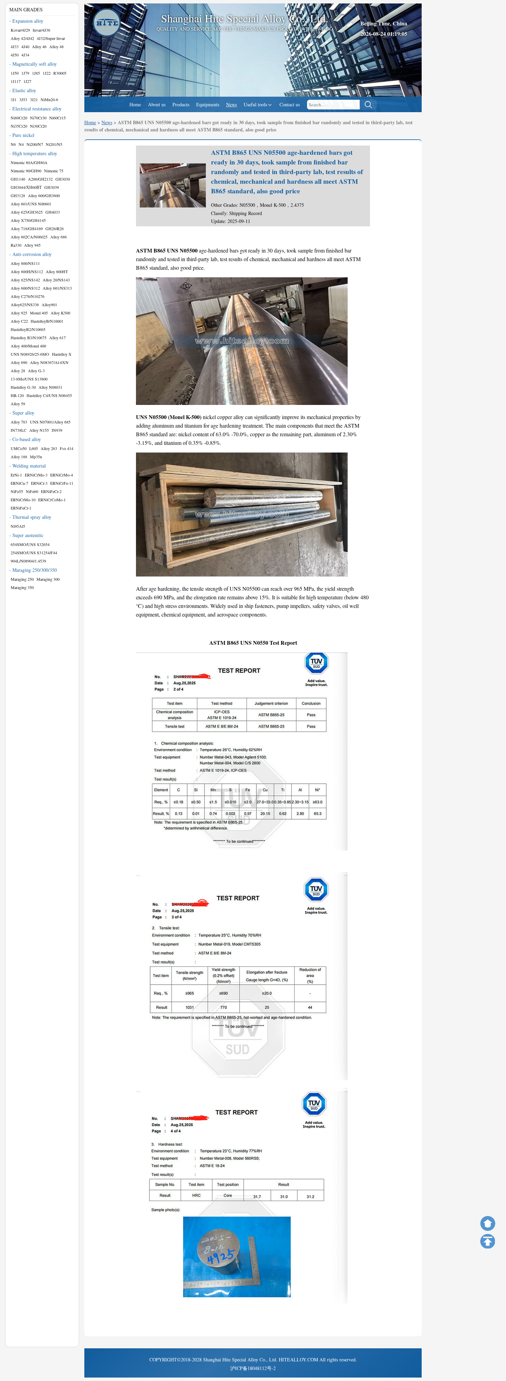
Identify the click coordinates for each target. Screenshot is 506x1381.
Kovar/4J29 (20, 30)
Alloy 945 (32, 245)
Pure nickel (23, 135)
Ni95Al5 (18, 526)
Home (135, 104)
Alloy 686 (58, 236)
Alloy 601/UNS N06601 (31, 203)
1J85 (36, 73)
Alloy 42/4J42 (22, 38)
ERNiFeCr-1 (21, 508)
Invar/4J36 (41, 30)
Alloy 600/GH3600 (44, 195)
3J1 (14, 99)
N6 (13, 144)
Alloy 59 (18, 403)
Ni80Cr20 (19, 117)
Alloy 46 (39, 46)
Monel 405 (39, 312)
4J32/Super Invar (51, 38)
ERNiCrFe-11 (61, 483)
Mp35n (36, 456)
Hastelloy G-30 (23, 387)
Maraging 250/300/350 (34, 570)
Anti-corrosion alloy (32, 254)
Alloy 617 (57, 337)
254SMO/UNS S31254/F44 (34, 552)
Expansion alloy (27, 21)
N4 (21, 144)
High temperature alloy (34, 153)
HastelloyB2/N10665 (28, 329)
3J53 (23, 99)
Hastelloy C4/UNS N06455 (49, 395)
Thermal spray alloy (31, 517)
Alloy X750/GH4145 (28, 220)
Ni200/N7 (35, 144)
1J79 (25, 73)
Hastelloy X (62, 354)
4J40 (25, 46)
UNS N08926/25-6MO (30, 354)
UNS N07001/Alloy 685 (50, 422)
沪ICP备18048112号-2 (253, 1368)
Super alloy (23, 412)
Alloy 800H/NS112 (27, 271)
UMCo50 (19, 448)
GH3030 (62, 179)
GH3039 (51, 187)
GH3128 (18, 195)
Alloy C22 (19, 321)
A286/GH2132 (40, 179)
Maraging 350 (22, 587)
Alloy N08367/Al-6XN (49, 362)
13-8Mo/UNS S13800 (29, 379)
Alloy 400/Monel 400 (28, 346)
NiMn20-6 (49, 99)
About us (157, 104)
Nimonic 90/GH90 (26, 170)
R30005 (59, 73)
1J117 (16, 81)
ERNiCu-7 (19, 483)
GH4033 (52, 212)
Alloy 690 (19, 362)
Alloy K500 (60, 312)
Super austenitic (27, 535)
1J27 (27, 81)
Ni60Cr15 (57, 117)
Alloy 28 (18, 370)
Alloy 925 (19, 312)
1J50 (15, 73)
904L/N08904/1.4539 (28, 561)
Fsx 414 (66, 448)
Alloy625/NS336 (25, 304)
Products (180, 104)
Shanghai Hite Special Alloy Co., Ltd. (240, 1359)
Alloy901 (49, 304)
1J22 (47, 73)
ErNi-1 (16, 475)
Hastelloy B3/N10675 (28, 337)
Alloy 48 (56, 46)
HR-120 (17, 395)
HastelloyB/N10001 (47, 321)
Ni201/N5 (54, 144)
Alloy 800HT (57, 271)
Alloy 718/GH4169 (27, 228)
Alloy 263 (49, 448)
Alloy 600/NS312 (25, 288)
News (231, 104)
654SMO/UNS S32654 (30, 544)
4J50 (15, 54)
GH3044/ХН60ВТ (26, 187)
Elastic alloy (24, 90)
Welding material (29, 465)
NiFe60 (32, 491)
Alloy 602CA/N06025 (29, 236)
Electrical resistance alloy (37, 108)
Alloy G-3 (36, 370)
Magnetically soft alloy (34, 64)
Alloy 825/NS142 (25, 279)
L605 (33, 448)
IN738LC (19, 430)
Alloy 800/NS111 (25, 263)
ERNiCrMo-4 (61, 475)
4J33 (15, 46)
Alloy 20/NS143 (56, 279)
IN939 (57, 430)
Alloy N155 (39, 430)
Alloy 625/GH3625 (27, 212)
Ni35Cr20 (19, 126)
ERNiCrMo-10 (23, 499)
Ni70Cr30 (38, 117)
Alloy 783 (19, 422)
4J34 (25, 54)
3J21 (34, 99)
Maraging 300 (48, 579)
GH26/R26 (54, 228)
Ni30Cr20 (38, 126)
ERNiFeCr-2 (51, 491)
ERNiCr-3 (39, 483)
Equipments (207, 104)
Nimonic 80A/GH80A (29, 162)
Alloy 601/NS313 (57, 288)
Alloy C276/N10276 (27, 296)
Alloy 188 (19, 456)
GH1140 (18, 179)
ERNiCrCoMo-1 (52, 499)
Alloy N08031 (50, 387)
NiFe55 (17, 491)
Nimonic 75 (53, 170)
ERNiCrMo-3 (36, 475)
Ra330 (16, 245)
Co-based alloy (26, 439)
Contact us (290, 104)
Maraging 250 (22, 579)
